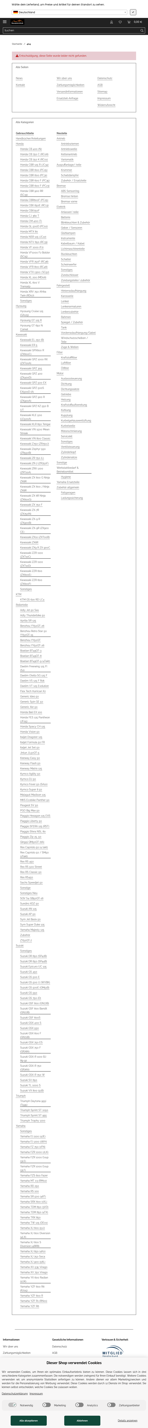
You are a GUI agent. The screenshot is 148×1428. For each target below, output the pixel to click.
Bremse (61, 185)
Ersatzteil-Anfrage (67, 98)
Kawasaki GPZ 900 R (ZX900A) (32, 399)
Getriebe (66, 394)
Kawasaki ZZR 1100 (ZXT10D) (31, 563)
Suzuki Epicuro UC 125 (33, 966)
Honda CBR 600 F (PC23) (34, 185)
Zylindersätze (69, 457)
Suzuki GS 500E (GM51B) (34, 987)
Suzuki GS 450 (28, 971)
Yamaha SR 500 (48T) (33, 1196)
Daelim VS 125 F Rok (32, 680)
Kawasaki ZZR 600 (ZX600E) (31, 573)
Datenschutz (104, 78)
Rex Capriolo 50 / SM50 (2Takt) (34, 854)
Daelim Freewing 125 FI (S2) (33, 668)
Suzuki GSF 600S (30, 1017)
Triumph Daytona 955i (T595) (33, 1103)
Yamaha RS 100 (29, 1191)
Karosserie (67, 296)
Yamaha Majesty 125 (32, 929)
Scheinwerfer (69, 264)
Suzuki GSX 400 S (30, 1022)
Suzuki (19, 945)
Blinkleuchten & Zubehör (75, 222)
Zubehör (25, 935)
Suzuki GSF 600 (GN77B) (34, 1003)
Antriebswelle (69, 149)
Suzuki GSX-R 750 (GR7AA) (30, 1067)
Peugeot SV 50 (29, 805)
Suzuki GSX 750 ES (31, 1042)
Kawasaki (21, 334)
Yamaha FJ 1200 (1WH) (33, 1141)
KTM (18, 594)
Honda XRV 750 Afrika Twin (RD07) (33, 293)
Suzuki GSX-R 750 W (32, 1074)
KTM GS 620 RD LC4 (32, 599)
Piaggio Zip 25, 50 (30, 836)
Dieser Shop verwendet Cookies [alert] (74, 1363)
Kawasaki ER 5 (28, 345)
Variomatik (67, 159)
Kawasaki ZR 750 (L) (32, 458)
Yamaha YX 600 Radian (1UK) (34, 1279)
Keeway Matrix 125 (31, 768)
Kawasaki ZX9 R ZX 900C (35, 547)
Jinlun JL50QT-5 (29, 752)
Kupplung (67, 415)
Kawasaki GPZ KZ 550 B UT (34, 408)
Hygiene (66, 476)
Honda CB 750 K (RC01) (34, 159)
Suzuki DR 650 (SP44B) (33, 961)
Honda (20, 143)
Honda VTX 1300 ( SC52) (34, 272)
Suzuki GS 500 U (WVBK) (35, 982)
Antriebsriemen (70, 143)
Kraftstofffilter (69, 357)
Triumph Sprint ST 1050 (34, 1110)
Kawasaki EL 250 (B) (32, 339)
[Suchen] (142, 31)
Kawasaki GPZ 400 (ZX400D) (31, 375)
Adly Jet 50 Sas (29, 610)
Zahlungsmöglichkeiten (70, 84)
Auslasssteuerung (71, 378)
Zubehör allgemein (68, 487)
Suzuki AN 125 (28, 908)
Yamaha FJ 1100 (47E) (32, 1136)
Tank (64, 327)
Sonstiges (26, 300)
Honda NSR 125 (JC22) (33, 236)
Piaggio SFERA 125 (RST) (34, 826)
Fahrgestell (63, 285)
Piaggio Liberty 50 (31, 821)
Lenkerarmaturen (71, 306)
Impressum (104, 98)
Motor (60, 373)
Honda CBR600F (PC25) (34, 200)
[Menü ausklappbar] (4, 20)
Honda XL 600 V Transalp (30, 284)
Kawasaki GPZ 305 (31, 368)
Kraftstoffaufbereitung (74, 404)
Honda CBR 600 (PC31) (33, 175)
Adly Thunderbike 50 (32, 615)
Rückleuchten (69, 254)
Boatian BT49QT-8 (31, 655)
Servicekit (66, 436)
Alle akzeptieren (28, 1420)
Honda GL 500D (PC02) (34, 226)
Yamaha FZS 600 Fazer (34, 1175)
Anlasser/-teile (70, 212)
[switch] (12, 1405)
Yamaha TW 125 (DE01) (34, 1222)
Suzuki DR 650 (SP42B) (33, 956)
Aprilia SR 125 (28, 620)
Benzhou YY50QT (30, 640)
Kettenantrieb (69, 154)
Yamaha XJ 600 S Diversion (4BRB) (30, 1244)
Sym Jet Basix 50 (30, 919)
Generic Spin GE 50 (31, 701)
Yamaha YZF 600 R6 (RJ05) (32, 1288)
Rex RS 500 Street (31, 866)
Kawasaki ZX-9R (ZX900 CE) (34, 530)
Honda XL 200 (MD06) (33, 277)
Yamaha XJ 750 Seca (32, 1256)
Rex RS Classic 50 (31, 872)
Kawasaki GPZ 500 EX (33, 382)
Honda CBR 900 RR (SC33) (31, 193)
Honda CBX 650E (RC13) (34, 205)
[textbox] (69, 12)
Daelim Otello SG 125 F (33, 675)
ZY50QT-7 (26, 940)
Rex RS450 (26, 877)
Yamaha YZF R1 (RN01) (33, 1300)
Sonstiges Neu (28, 893)
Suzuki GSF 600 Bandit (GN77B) (33, 1010)
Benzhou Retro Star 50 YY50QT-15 (33, 633)
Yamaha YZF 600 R (31, 1295)
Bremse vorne (69, 201)
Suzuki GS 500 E (30, 977)
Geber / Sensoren (71, 227)
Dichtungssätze (70, 389)
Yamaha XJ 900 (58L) (32, 1261)
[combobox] (69, 12)
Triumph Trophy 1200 (32, 1120)
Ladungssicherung (72, 497)
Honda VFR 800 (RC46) (33, 266)
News (19, 78)
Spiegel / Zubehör (72, 322)
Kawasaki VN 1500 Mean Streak (34, 431)
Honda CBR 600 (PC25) (33, 170)
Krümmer (66, 170)
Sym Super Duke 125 (32, 924)
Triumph (21, 1095)
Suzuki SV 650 (28, 1080)
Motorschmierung (71, 431)
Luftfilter (66, 362)
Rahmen (66, 317)
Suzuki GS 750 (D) (30, 998)
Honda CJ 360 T (29, 215)
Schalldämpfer (70, 175)
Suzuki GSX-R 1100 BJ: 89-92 (33, 1058)
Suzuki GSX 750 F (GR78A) (30, 1049)
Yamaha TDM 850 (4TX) (34, 1212)
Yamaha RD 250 (29, 1186)
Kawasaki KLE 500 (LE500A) (31, 417)
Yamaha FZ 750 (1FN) (32, 1146)
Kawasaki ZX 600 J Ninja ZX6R (34, 488)
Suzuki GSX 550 (29, 1028)
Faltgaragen (68, 492)
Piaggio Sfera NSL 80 (33, 831)
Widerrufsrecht (106, 105)
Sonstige (25, 887)
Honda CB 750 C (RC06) (34, 154)
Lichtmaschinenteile (73, 248)
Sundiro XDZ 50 (29, 903)
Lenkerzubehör (70, 311)
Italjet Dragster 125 (31, 737)
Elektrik (61, 206)
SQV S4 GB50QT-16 (31, 898)
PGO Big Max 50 (30, 810)
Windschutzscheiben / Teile (74, 340)
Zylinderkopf (68, 452)
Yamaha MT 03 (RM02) (33, 1180)
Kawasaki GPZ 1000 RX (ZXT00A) (34, 361)
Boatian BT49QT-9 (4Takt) (35, 661)
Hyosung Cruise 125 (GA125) (31, 313)
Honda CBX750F (30, 210)
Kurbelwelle (68, 425)
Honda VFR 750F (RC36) (34, 261)
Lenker (65, 301)
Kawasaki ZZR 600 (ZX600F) (31, 582)
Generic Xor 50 (29, 706)
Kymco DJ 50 (28, 779)
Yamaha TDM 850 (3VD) (34, 1207)
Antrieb (61, 138)
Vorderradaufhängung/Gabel (78, 332)
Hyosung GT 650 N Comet (31, 327)
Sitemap (102, 91)
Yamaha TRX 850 (30, 1217)
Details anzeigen (127, 1420)
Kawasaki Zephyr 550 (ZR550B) (33, 451)
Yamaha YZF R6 (29, 1306)
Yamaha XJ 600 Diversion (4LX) (35, 1235)
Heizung (66, 399)
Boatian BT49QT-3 (30, 650)
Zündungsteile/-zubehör (75, 280)
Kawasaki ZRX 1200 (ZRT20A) (31, 470)
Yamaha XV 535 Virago (33, 1267)
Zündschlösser (69, 275)
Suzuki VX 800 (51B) (32, 1090)
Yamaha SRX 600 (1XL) (33, 1201)
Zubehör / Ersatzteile (73, 180)
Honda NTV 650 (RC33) (33, 242)
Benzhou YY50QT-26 (32, 625)
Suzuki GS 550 (28, 992)
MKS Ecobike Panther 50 (34, 800)
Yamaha (20, 1125)
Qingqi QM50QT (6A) (32, 842)
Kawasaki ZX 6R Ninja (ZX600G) (33, 497)
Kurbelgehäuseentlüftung (76, 420)
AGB (100, 84)
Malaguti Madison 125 (33, 794)
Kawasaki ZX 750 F (31, 504)
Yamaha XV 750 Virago (33, 1272)
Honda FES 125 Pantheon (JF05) (35, 719)
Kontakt (20, 84)
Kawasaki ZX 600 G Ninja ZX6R (35, 479)
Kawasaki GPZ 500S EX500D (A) (32, 390)
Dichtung (66, 383)
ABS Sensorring (70, 191)
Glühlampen (68, 233)
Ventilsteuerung (70, 446)
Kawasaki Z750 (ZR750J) (34, 443)
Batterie (65, 217)
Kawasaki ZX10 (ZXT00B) (35, 537)
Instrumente (68, 238)
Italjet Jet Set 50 (30, 747)
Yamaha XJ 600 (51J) (32, 1228)
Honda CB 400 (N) (31, 149)
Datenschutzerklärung (15, 1393)
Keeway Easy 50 (30, 758)
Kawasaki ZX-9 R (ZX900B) (30, 521)
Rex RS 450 (27, 861)
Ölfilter (65, 368)
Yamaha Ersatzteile (68, 482)
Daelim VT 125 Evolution (34, 685)
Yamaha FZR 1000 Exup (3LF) (34, 1168)
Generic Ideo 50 (29, 696)
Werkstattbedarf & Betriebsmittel (68, 469)
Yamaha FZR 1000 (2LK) (34, 1152)
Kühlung (66, 410)
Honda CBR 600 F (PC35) (35, 180)
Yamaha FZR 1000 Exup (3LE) (34, 1159)
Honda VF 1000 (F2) (31, 247)
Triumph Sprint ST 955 (33, 1115)
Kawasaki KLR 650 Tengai (35, 424)
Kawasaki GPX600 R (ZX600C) (32, 352)
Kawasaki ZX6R (29, 542)
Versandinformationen (70, 91)
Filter (60, 352)
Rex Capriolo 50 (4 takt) (34, 847)
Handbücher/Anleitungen (31, 138)
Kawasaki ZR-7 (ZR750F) (34, 463)
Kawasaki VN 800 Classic (35, 438)
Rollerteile (22, 604)
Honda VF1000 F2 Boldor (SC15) (35, 254)
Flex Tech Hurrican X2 (33, 691)
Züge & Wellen (70, 347)
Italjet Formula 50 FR (32, 742)
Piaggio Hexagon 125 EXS (35, 815)
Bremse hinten (69, 196)
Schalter (66, 259)
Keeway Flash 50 (30, 763)
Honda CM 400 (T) (31, 221)
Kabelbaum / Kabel (72, 243)
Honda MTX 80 (29, 231)
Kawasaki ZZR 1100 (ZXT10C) (31, 554)
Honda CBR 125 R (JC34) (34, 164)
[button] (111, 22)
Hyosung (21, 305)
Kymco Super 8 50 (31, 789)
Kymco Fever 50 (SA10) (33, 784)
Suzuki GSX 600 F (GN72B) (30, 1035)
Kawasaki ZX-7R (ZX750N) (29, 512)
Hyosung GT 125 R (31, 320)
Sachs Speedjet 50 (31, 882)
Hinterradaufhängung (73, 290)
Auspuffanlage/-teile (69, 164)
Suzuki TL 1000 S (30, 1085)
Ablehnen (82, 1420)
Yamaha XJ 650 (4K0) (32, 1251)
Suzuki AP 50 (28, 914)
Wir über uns (64, 78)
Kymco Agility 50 (30, 773)
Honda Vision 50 (30, 731)
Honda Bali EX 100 (31, 712)
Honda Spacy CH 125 (32, 726)
